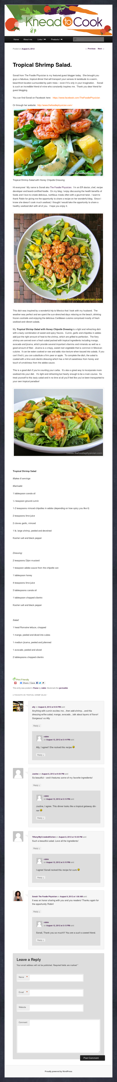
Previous (90, 48)
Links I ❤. (41, 39)
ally (33, 706)
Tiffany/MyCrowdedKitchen (44, 836)
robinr (43, 688)
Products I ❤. (57, 39)
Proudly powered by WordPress (58, 1071)
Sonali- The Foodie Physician (44, 896)
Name (23, 977)
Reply (36, 725)
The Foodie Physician (60, 187)
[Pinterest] (15, 682)
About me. (28, 39)
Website (22, 1007)
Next (101, 48)
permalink (63, 688)
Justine (35, 773)
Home (16, 39)
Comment (23, 1022)
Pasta (35, 688)
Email (23, 992)
